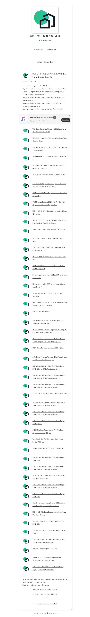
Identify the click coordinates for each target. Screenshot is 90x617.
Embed (54, 604)
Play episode (58, 109)
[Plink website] (47, 613)
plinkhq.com (53, 613)
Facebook (47, 604)
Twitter (40, 604)
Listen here (65, 120)
